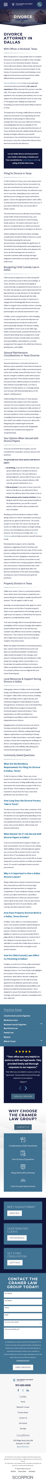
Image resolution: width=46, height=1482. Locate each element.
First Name (8, 1293)
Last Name (8, 1300)
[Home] (22, 4)
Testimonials (17, 1238)
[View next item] (26, 1088)
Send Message (23, 1367)
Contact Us (23, 1127)
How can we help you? (12, 1329)
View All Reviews (23, 1096)
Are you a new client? (12, 1322)
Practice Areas (23, 1412)
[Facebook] (18, 1390)
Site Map (23, 1429)
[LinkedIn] (27, 1390)
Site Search (23, 1423)
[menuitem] (17, 1015)
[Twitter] (23, 1390)
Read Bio (14, 1213)
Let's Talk (15, 1262)
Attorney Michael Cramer (13, 83)
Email (6, 1315)
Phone (7, 1308)
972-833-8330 (23, 1385)
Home (23, 1402)
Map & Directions (23, 1447)
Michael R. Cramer (23, 1407)
